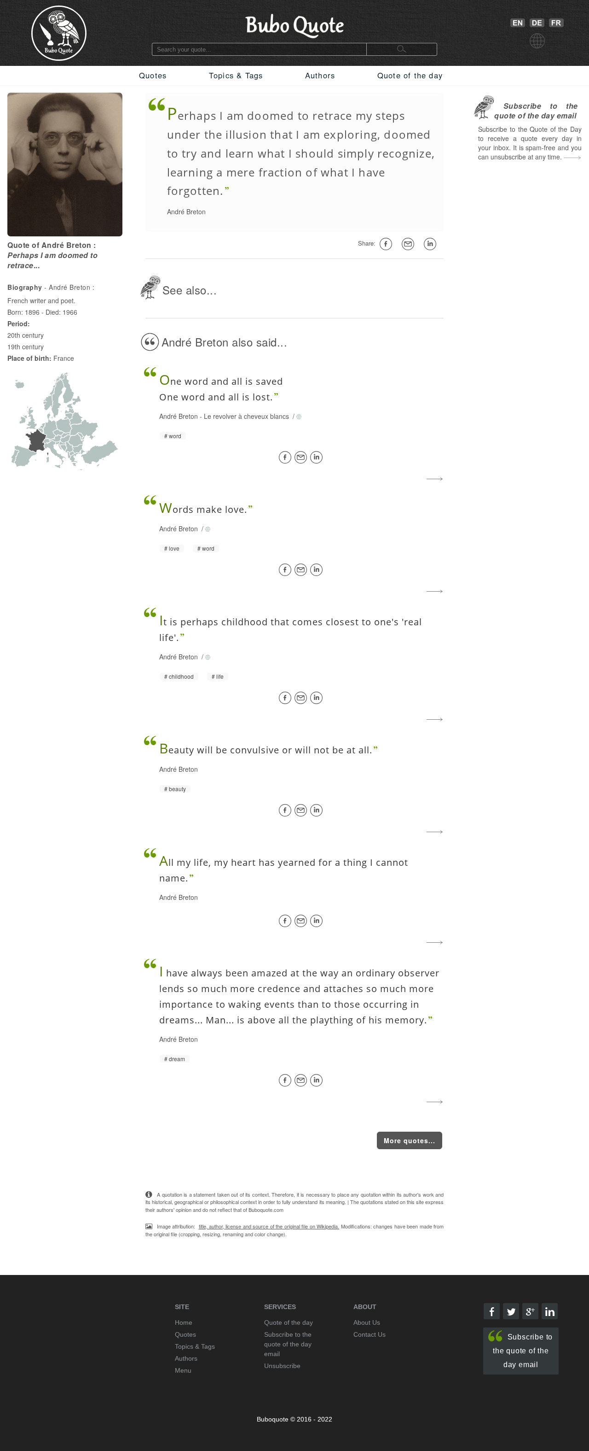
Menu (183, 1370)
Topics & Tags (236, 75)
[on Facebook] (387, 244)
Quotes (153, 75)
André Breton (186, 211)
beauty (177, 789)
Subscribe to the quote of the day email (523, 1351)
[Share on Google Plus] (530, 1311)
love (174, 548)
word (175, 436)
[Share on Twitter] (511, 1311)
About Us (366, 1322)
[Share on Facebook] (286, 457)
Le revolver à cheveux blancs (247, 416)
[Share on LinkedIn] (318, 457)
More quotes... (409, 1140)
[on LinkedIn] (432, 244)
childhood (181, 676)
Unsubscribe (282, 1365)
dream (177, 1059)
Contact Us (369, 1334)
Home (183, 1322)
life (220, 676)
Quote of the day (410, 75)
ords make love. (203, 509)
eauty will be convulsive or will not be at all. (265, 750)
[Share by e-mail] (409, 244)
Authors (320, 75)
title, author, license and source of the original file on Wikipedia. (269, 1226)
